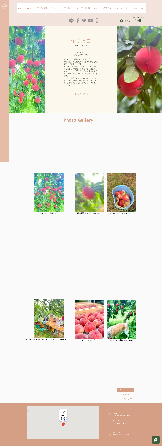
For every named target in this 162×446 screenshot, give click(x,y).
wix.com (125, 435)
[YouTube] (90, 20)
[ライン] (71, 20)
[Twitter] (84, 20)
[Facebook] (78, 20)
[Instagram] (97, 20)
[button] (4, 55)
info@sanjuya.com (121, 421)
